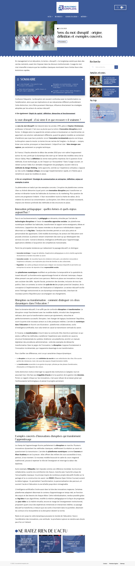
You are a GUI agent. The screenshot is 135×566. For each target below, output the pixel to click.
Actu (95, 108)
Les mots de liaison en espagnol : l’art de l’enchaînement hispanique (110, 93)
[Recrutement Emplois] (67, 7)
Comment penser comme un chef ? (73, 543)
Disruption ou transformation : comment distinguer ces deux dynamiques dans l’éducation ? (65, 85)
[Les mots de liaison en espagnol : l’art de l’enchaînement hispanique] (96, 92)
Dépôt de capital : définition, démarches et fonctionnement (52, 113)
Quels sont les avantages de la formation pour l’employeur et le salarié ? (26, 543)
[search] (118, 7)
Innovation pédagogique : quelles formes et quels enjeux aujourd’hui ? (32, 90)
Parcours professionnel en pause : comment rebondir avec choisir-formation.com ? (110, 81)
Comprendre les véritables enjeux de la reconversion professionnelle (103, 113)
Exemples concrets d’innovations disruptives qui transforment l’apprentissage (67, 91)
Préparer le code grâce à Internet (50, 543)
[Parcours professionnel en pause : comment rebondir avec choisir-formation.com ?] (96, 81)
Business (63, 41)
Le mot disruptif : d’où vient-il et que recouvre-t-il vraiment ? (30, 85)
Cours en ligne (110, 78)
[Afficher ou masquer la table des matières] (59, 79)
